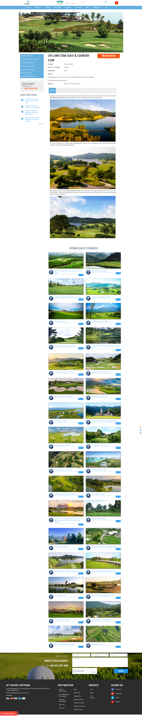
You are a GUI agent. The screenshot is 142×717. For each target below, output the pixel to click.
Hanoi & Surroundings (62, 690)
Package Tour (97, 7)
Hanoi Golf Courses (27, 55)
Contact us (73, 3)
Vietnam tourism (78, 709)
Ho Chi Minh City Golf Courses (30, 59)
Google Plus (118, 693)
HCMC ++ (38, 7)
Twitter (116, 697)
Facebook (117, 689)
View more (41, 123)
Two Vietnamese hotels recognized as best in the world (32, 100)
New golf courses (78, 699)
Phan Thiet (78, 7)
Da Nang (48, 7)
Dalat (87, 7)
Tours (91, 689)
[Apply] (105, 2)
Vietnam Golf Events (79, 706)
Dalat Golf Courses (26, 73)
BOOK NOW (110, 55)
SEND (121, 671)
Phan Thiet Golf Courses (28, 76)
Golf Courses (91, 697)
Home (67, 3)
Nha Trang (58, 7)
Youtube (117, 702)
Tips (106, 7)
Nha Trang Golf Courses (28, 66)
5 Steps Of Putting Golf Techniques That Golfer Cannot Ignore (31, 112)
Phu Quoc (68, 7)
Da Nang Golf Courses (27, 62)
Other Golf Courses (79, 703)
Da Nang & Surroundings (62, 700)
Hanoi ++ (28, 7)
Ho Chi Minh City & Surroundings (64, 695)
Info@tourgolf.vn (9, 713)
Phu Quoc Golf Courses (28, 69)
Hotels (91, 692)
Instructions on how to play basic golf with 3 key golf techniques (32, 119)
